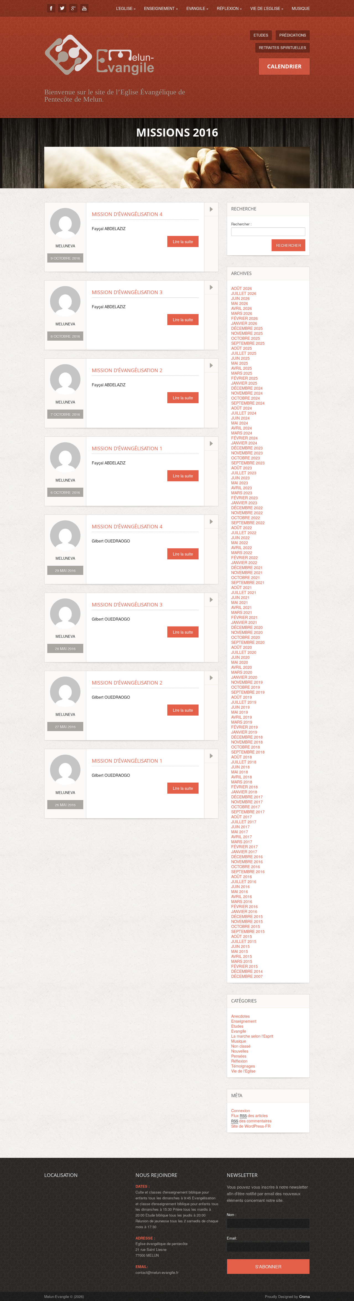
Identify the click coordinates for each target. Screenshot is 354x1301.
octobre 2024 (245, 398)
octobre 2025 (245, 338)
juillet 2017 (243, 821)
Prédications (292, 35)
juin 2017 (240, 826)
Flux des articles (249, 1115)
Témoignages (243, 1066)
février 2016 (244, 906)
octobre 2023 (245, 458)
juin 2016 (240, 886)
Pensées (238, 1056)
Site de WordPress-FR (250, 1126)
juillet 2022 (243, 532)
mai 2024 (239, 423)
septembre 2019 (248, 692)
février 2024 (244, 438)
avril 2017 (241, 836)
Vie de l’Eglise (266, 8)
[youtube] (84, 8)
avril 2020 (241, 667)
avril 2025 (241, 368)
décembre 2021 (247, 567)
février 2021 (244, 617)
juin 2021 (240, 597)
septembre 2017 (248, 811)
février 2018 (244, 787)
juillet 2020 (243, 652)
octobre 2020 (245, 637)
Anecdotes (240, 1016)
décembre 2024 (247, 388)
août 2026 (241, 288)
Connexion (240, 1110)
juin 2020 (240, 657)
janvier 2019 (244, 732)
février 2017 (244, 846)
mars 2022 (241, 552)
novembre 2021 (247, 572)
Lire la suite (183, 241)
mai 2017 (239, 831)
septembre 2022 (248, 522)
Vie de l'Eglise (243, 1071)
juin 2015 (240, 946)
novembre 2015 (247, 921)
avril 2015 (241, 956)
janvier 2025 (244, 383)
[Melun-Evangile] (99, 81)
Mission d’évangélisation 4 (127, 214)
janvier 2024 (244, 443)
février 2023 (244, 497)
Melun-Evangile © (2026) (64, 1296)
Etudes (261, 35)
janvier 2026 (244, 323)
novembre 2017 (247, 801)
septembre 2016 (248, 871)
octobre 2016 (245, 866)
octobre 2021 (245, 577)
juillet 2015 (243, 941)
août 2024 (241, 408)
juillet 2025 (243, 353)
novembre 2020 (247, 632)
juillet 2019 (243, 702)
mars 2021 (241, 612)
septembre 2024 (248, 403)
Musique (301, 8)
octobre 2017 (245, 806)
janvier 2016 (244, 911)
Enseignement (161, 8)
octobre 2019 (245, 687)
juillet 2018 (243, 762)
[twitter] (62, 8)
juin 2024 (240, 418)
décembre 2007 (247, 976)
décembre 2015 (247, 916)
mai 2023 (239, 482)
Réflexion (229, 8)
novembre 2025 (247, 333)
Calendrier (284, 66)
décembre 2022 (247, 507)
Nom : (231, 1214)
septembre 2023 (248, 463)
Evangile (197, 8)
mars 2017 (241, 841)
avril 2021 (241, 607)
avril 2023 (241, 487)
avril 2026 (241, 308)
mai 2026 (239, 303)
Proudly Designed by (287, 1296)
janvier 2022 (244, 562)
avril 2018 (241, 777)
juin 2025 (240, 358)
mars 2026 (241, 313)
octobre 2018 (245, 747)
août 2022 (241, 527)
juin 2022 (240, 537)
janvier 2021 (244, 622)
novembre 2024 (247, 393)
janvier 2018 (244, 792)
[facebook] (51, 8)
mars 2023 (241, 492)
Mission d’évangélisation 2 (127, 370)
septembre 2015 (248, 931)
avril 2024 (241, 428)
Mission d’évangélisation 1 (127, 448)
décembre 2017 (247, 796)
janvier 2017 (244, 851)
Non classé (241, 1046)
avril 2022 (241, 547)
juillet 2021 (243, 592)
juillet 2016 (243, 881)
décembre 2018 (247, 737)
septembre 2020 (248, 642)
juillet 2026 (243, 293)
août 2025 (241, 348)
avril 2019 (241, 717)
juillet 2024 (243, 413)
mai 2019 (239, 712)
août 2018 (241, 757)
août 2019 (241, 697)
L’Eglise (126, 8)
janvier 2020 (244, 677)
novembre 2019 (247, 682)
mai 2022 (239, 542)
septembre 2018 (248, 752)
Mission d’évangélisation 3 (127, 292)
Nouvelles (239, 1051)
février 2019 (244, 727)
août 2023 (241, 467)
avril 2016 (241, 896)
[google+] (73, 8)
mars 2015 (241, 961)
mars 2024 (241, 433)
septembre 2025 (248, 343)
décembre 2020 (247, 627)
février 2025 (244, 378)
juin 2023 (240, 477)
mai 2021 (239, 602)
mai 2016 (239, 891)
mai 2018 (239, 772)
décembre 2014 (247, 971)
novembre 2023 (247, 453)
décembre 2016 (247, 856)
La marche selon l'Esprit (252, 1036)
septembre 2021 (248, 582)
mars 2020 (241, 672)
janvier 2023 (244, 502)
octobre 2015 (245, 926)
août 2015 (241, 936)
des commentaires (251, 1120)
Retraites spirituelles (282, 47)
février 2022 (244, 557)
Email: (232, 1238)
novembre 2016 (247, 861)
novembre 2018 (247, 742)
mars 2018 (241, 782)
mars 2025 (241, 373)
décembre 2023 (247, 448)
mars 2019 (241, 722)
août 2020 (241, 647)
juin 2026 (240, 298)
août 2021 (241, 587)
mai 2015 (239, 951)
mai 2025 (239, 363)
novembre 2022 (247, 512)
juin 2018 (240, 767)
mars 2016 (241, 901)
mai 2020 (239, 662)
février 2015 (244, 966)
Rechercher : (241, 224)
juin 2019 (240, 707)
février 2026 (244, 318)
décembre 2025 (247, 328)
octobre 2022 (245, 517)
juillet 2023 (243, 472)
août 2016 (241, 876)
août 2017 (241, 816)
